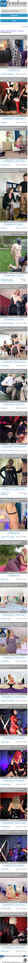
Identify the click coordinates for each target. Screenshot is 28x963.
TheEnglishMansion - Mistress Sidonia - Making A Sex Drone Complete (12, 286)
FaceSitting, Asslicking (7, 74)
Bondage (3, 450)
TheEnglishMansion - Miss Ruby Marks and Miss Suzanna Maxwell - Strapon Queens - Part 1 (13, 914)
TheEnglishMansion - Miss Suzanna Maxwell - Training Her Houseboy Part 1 (13, 500)
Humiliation (4, 228)
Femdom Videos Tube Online (8, 31)
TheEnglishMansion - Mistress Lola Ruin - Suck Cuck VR (12, 666)
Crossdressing (5, 165)
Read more (25, 26)
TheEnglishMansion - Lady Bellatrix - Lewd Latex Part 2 (13, 706)
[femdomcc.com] (14, 3)
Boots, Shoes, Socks (6, 279)
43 (26, 956)
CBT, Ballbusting (5, 493)
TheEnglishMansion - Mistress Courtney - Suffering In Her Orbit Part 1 (12, 790)
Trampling (3, 122)
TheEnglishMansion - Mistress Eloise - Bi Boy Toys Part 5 (12, 747)
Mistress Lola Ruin (20, 697)
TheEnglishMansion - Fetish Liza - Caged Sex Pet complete (12, 233)
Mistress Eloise (20, 780)
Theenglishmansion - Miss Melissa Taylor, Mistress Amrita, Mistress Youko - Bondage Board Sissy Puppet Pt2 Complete (13, 414)
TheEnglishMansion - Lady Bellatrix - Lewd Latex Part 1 (13, 832)
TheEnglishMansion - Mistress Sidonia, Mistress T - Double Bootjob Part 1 (11, 79)
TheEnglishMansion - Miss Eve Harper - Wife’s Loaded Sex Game (12, 128)
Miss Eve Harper (20, 161)
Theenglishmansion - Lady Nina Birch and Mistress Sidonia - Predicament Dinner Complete (12, 456)
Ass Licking (20, 319)
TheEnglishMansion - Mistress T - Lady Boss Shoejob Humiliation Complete (13, 170)
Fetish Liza (20, 275)
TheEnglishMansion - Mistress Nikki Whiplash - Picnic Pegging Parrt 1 (11, 542)
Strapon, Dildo (5, 579)
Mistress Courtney (20, 823)
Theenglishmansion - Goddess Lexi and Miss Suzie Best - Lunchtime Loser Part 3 (12, 371)
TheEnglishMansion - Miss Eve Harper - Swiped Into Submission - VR (12, 585)
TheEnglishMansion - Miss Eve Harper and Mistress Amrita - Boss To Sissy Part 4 (13, 624)
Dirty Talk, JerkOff (5, 618)
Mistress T (20, 224)
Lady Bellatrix (20, 738)
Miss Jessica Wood (20, 361)
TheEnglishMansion (13, 70)
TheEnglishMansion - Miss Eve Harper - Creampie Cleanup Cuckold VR (12, 874)
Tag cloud (20, 31)
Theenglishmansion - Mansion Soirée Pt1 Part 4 (12, 328)
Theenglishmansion (7, 361)
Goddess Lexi (20, 404)
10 (22, 956)
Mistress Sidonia (20, 118)
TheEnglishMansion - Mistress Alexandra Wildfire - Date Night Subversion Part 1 (12, 37)
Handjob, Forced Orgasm (8, 537)
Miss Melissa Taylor (20, 446)
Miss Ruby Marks (20, 947)
